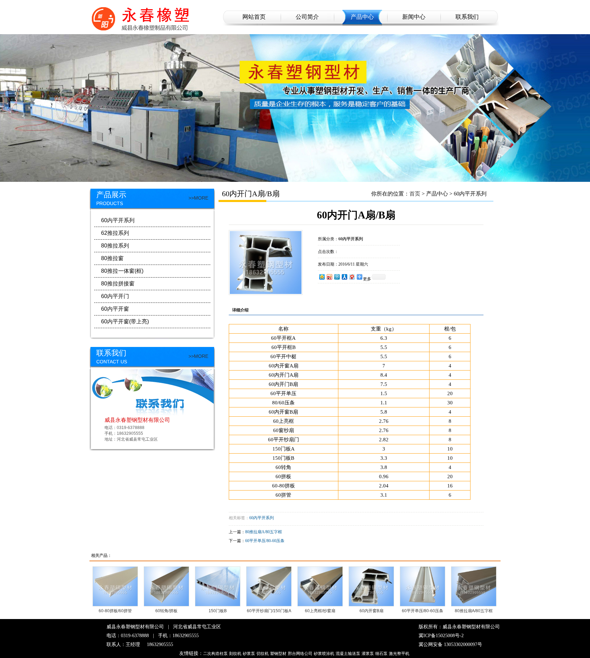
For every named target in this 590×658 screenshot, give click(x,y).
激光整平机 (399, 653)
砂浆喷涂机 (324, 653)
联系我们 (467, 17)
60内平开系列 (261, 517)
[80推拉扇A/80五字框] (473, 586)
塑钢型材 (278, 653)
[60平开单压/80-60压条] (422, 586)
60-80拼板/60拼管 (115, 610)
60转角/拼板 (166, 610)
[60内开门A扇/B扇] (265, 292)
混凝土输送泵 (348, 653)
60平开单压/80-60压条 (264, 540)
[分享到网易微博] (351, 276)
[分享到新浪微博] (329, 276)
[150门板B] (217, 586)
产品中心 (362, 17)
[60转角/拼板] (166, 586)
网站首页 (254, 17)
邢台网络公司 (300, 653)
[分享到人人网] (344, 276)
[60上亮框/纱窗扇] (320, 586)
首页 (414, 194)
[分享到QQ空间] (321, 276)
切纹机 (262, 653)
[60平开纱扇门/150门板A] (269, 586)
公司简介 (307, 17)
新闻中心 (413, 17)
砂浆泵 (249, 653)
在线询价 (337, 292)
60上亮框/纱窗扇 (320, 610)
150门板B (218, 610)
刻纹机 (235, 653)
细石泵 (381, 653)
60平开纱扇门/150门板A (269, 610)
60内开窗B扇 (371, 610)
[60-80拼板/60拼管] (115, 586)
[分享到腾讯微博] (336, 276)
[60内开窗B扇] (371, 586)
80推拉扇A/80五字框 (263, 531)
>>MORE (198, 198)
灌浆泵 (368, 653)
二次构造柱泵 (215, 653)
